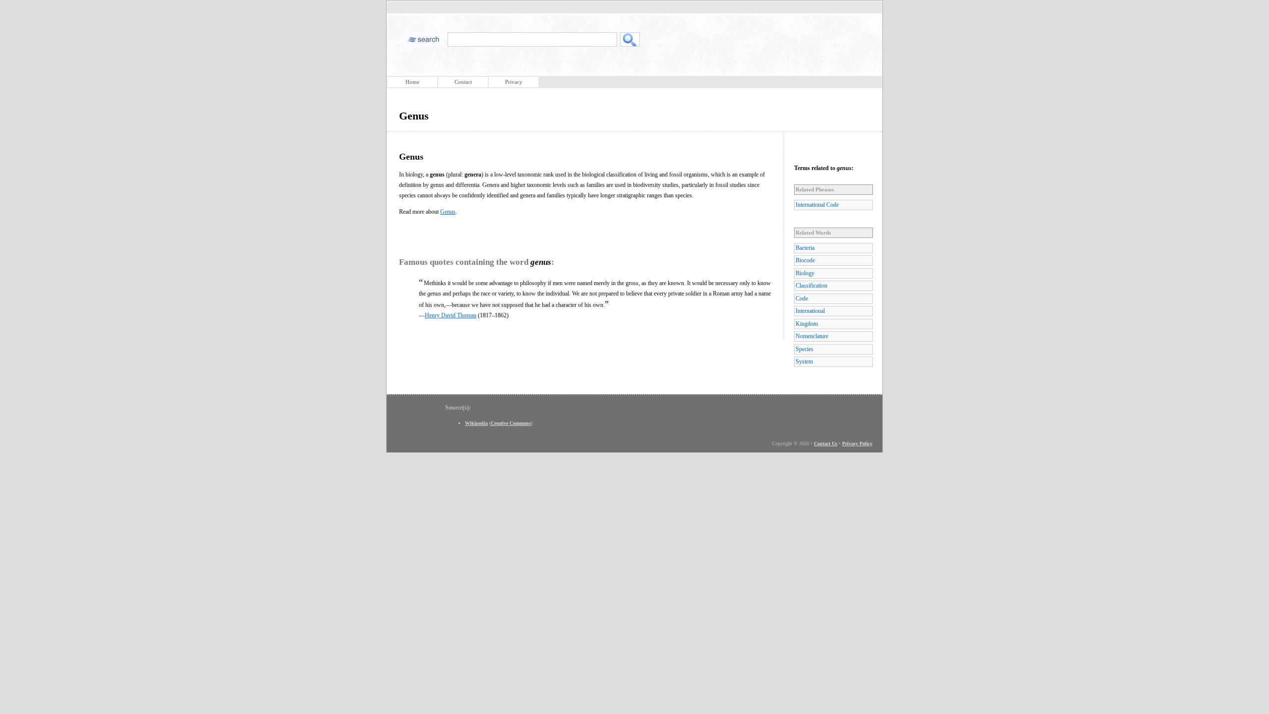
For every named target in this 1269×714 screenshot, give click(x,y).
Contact (463, 82)
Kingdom (807, 323)
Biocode (805, 260)
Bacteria (805, 247)
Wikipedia (476, 423)
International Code (817, 204)
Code (802, 298)
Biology (805, 273)
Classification (811, 285)
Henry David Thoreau (450, 315)
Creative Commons (511, 423)
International (810, 310)
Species (804, 349)
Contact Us (825, 443)
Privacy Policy (857, 443)
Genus (448, 211)
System (804, 361)
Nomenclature (812, 336)
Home (412, 82)
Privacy (513, 82)
